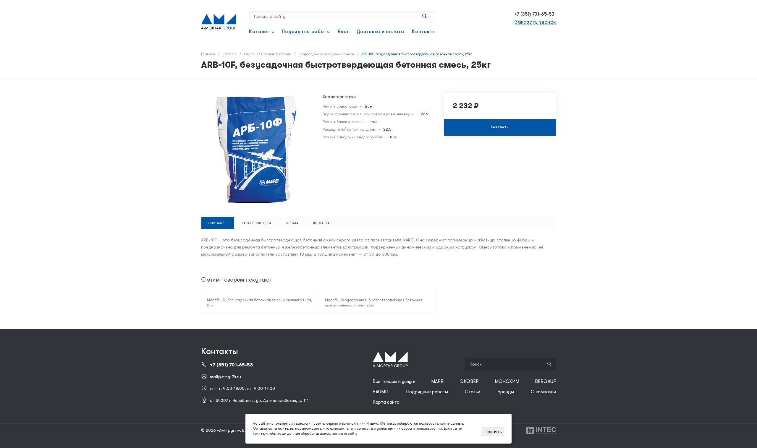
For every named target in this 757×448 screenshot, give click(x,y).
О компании (543, 392)
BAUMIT (381, 392)
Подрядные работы (427, 392)
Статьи (472, 392)
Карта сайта (386, 402)
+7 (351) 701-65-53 (534, 14)
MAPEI (437, 381)
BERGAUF (545, 381)
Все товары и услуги (394, 381)
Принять (493, 431)
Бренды (505, 392)
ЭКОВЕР (469, 381)
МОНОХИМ (507, 381)
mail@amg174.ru (225, 376)
